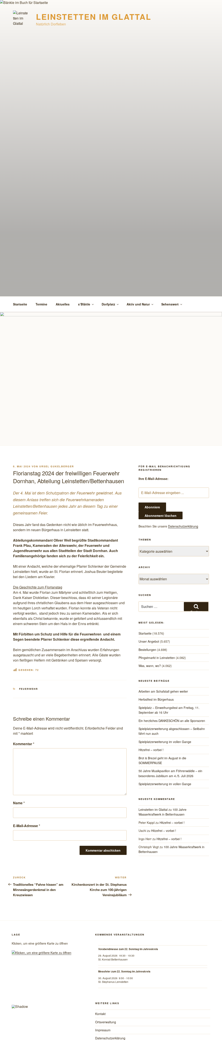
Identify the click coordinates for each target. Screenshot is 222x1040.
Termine (41, 304)
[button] (18, 986)
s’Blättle (84, 304)
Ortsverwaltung (105, 1022)
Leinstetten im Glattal (93, 16)
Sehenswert (170, 304)
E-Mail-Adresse (26, 825)
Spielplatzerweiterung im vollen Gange (165, 742)
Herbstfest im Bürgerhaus (156, 699)
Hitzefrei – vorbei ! (151, 750)
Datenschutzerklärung (183, 526)
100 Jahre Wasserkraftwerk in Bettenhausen (162, 811)
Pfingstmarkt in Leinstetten (157, 657)
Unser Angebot (149, 641)
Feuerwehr (28, 688)
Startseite (20, 304)
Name (19, 802)
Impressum (103, 1030)
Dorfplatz (108, 304)
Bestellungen (147, 649)
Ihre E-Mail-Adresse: (153, 478)
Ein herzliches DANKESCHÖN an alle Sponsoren (172, 720)
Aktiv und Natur (138, 304)
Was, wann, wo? (150, 665)
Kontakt (100, 1014)
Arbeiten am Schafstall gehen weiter (163, 691)
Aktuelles (63, 304)
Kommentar (23, 743)
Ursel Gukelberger (56, 466)
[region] (47, 988)
